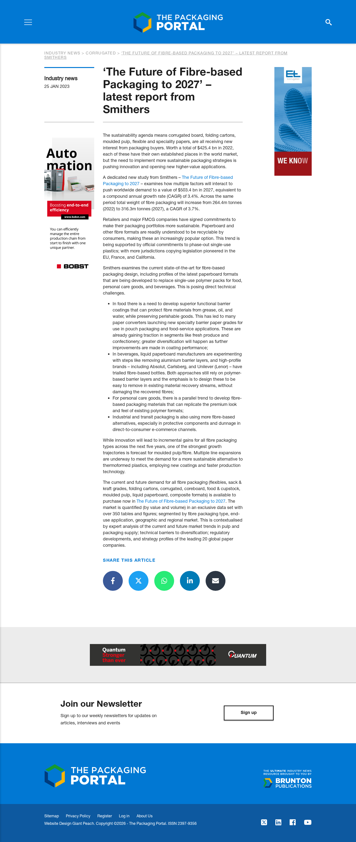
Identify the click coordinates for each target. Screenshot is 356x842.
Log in (124, 815)
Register (104, 815)
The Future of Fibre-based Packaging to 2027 (181, 501)
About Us (145, 815)
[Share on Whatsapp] (164, 581)
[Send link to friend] (215, 581)
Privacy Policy (78, 815)
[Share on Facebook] (113, 581)
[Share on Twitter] (138, 581)
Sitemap (51, 815)
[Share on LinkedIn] (190, 581)
